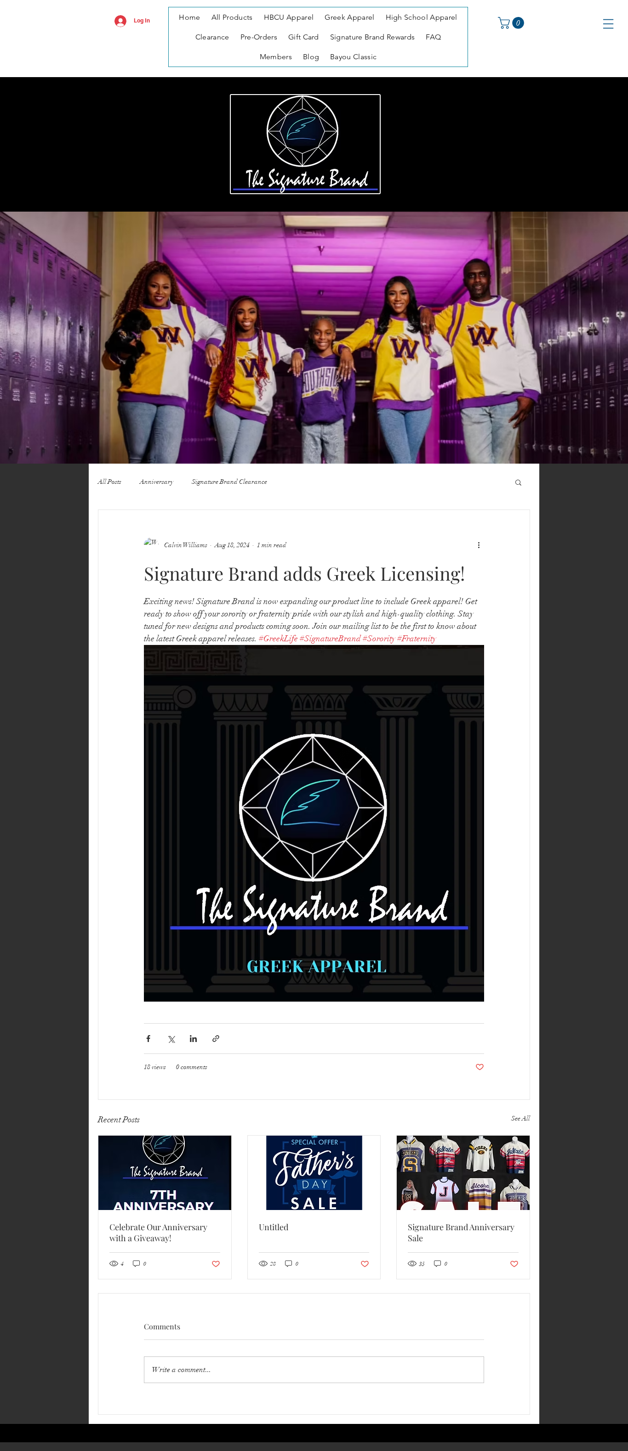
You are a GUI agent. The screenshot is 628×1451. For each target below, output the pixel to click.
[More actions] (478, 544)
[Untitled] (314, 1173)
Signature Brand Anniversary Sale (461, 1232)
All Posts (109, 482)
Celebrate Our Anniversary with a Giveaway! (158, 1232)
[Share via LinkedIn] (193, 1038)
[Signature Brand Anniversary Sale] (463, 1173)
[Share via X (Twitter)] (170, 1038)
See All (520, 1118)
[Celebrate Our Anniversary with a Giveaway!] (164, 1173)
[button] (512, 23)
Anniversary (156, 482)
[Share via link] (215, 1038)
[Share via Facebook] (148, 1038)
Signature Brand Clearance (229, 482)
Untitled (273, 1227)
